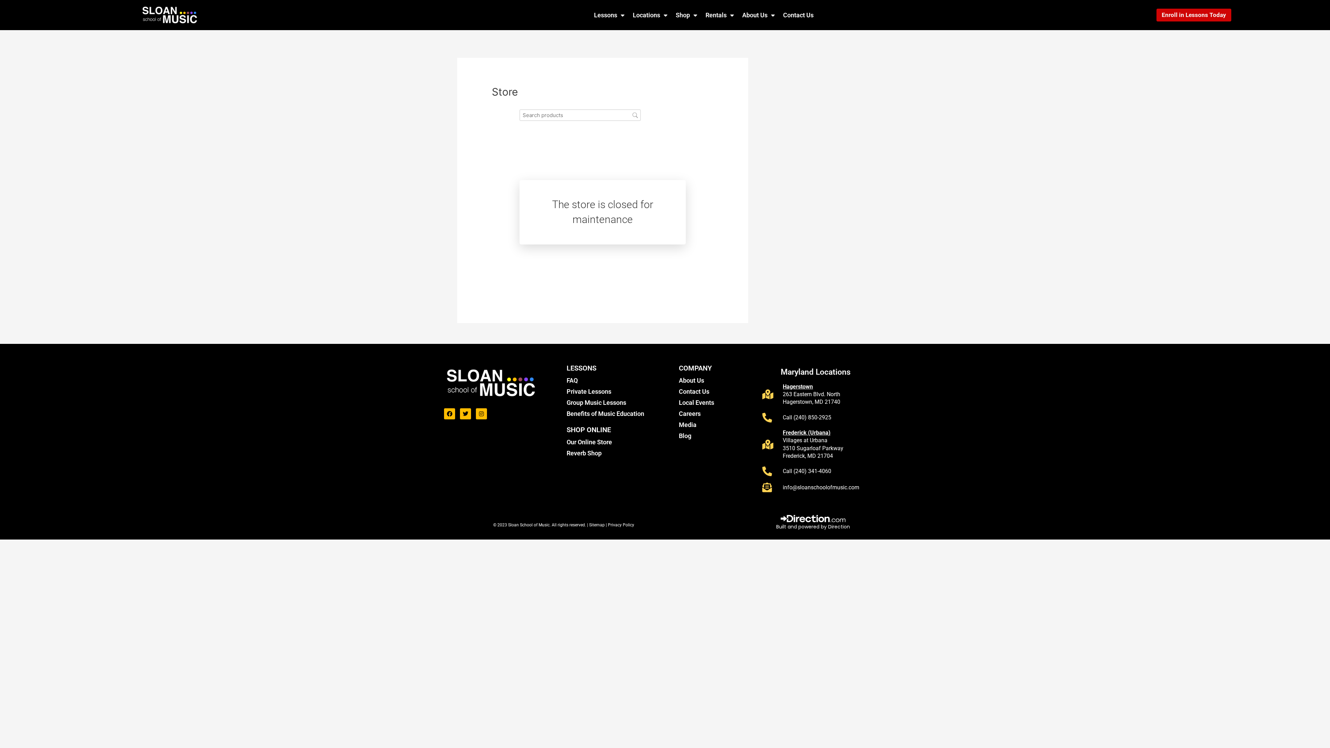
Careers (690, 413)
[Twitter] (465, 413)
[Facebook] (449, 413)
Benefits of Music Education (605, 413)
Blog (685, 435)
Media (688, 424)
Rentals (716, 15)
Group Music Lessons (596, 402)
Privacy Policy (621, 525)
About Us (755, 15)
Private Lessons (589, 391)
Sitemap (597, 525)
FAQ (572, 380)
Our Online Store (589, 442)
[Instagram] (481, 413)
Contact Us (798, 15)
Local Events (696, 402)
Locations (646, 15)
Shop (683, 15)
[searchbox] (580, 115)
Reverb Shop (584, 453)
